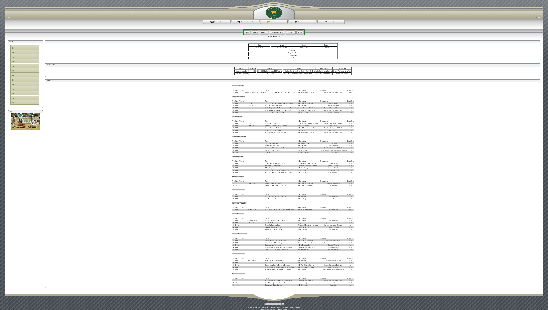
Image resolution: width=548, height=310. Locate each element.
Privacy (285, 309)
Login (538, 17)
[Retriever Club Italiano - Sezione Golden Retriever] (274, 12)
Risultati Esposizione (274, 36)
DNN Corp (264, 309)
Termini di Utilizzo (275, 309)
